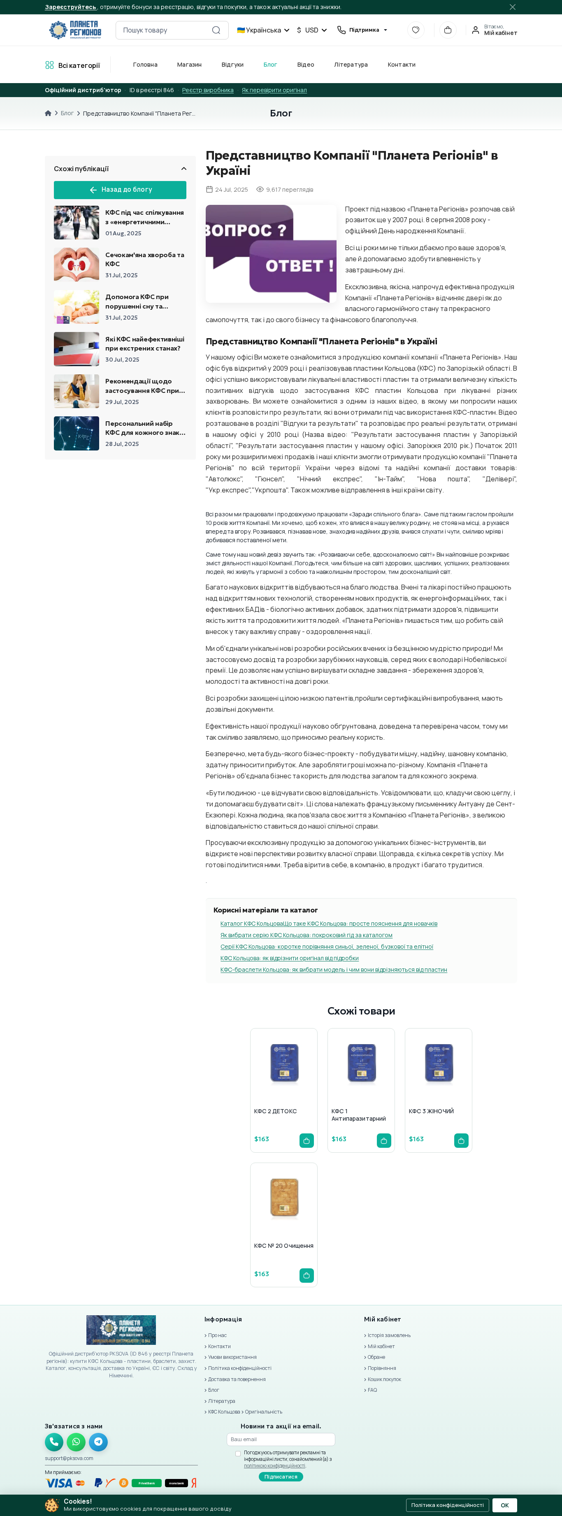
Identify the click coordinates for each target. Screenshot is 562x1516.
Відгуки (232, 64)
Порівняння (382, 1368)
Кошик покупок (384, 1379)
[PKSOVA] (75, 30)
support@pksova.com (69, 1458)
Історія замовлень (389, 1335)
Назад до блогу (127, 189)
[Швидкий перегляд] (262, 1081)
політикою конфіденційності (274, 1466)
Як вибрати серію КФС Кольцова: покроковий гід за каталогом (306, 935)
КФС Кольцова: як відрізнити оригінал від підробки (290, 958)
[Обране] (416, 30)
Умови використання (232, 1357)
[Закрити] (513, 6)
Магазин (189, 64)
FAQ (372, 1390)
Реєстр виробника (208, 90)
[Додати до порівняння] (302, 1081)
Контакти (402, 64)
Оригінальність (263, 1411)
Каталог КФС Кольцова (252, 923)
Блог (270, 64)
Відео (305, 64)
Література (351, 64)
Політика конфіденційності (240, 1368)
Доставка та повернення (237, 1379)
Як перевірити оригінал (274, 90)
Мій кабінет (381, 1346)
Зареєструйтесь (71, 7)
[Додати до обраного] (282, 1081)
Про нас (217, 1335)
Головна (145, 64)
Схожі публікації (81, 168)
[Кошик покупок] (448, 30)
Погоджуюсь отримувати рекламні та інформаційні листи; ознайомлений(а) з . (288, 1458)
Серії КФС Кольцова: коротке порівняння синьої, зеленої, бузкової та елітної (327, 946)
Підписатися (281, 1476)
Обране (376, 1357)
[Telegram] (98, 1442)
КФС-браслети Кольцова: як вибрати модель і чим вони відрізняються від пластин (334, 969)
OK (505, 1505)
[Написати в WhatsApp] (76, 1442)
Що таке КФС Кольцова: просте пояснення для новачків (360, 923)
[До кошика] (307, 1140)
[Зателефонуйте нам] (54, 1442)
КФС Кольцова (224, 1411)
